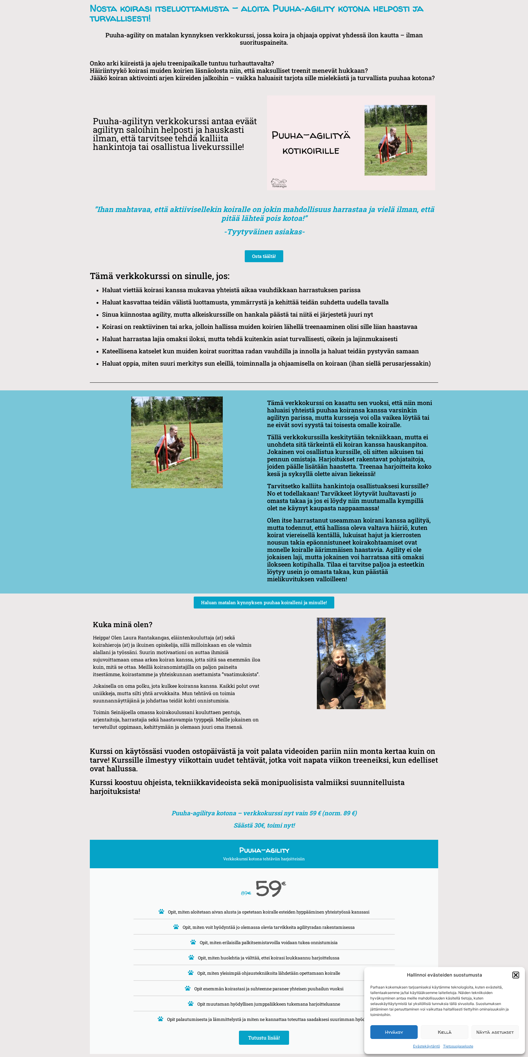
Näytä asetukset (495, 1032)
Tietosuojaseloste (458, 1046)
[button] (516, 975)
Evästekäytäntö (426, 1046)
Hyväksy (394, 1032)
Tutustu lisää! (264, 1037)
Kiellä (445, 1032)
